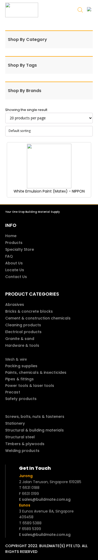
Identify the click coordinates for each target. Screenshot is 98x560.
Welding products (22, 450)
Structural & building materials (34, 430)
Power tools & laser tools (29, 385)
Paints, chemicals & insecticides (35, 372)
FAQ (9, 256)
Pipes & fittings (19, 379)
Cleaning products (23, 325)
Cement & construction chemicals (38, 318)
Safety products (21, 398)
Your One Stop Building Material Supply (32, 212)
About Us (14, 263)
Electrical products (23, 331)
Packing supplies (21, 366)
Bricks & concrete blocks (29, 311)
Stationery (15, 423)
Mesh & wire (16, 359)
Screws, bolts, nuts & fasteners (34, 416)
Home (10, 235)
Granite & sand (19, 338)
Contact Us (16, 276)
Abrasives (14, 304)
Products (13, 242)
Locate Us (14, 270)
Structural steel (20, 437)
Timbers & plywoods (24, 443)
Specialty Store (19, 249)
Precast (12, 392)
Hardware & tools (22, 345)
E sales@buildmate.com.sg (45, 499)
